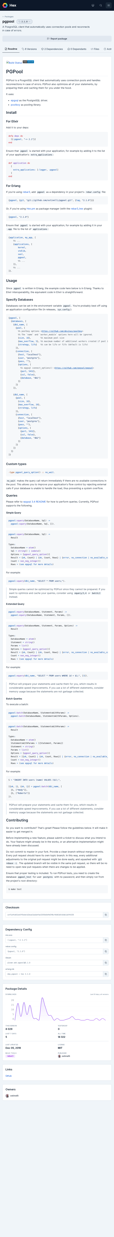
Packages (9, 16)
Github (8, 1076)
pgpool (8, 21)
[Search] (100, 5)
